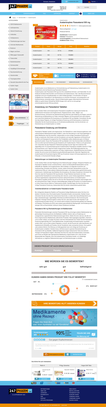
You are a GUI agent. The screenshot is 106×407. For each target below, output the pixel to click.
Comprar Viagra (74, 396)
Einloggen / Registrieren (49, 1)
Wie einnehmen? (61, 82)
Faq (44, 13)
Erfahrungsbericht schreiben (56, 354)
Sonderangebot (29, 13)
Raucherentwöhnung (16, 72)
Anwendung (49, 82)
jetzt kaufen (44, 378)
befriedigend (85, 267)
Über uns (43, 390)
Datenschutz (45, 394)
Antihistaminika (14, 27)
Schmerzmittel (14, 65)
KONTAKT (72, 13)
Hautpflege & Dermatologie (17, 68)
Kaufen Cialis (14, 89)
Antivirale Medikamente (16, 44)
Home (13, 13)
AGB (42, 396)
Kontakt (43, 398)
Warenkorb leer (73, 1)
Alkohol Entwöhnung (16, 31)
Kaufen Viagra (14, 85)
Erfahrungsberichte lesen (85, 25)
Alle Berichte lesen (77, 354)
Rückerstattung (74, 392)
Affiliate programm (47, 400)
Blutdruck (13, 48)
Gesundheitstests (20, 117)
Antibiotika (13, 34)
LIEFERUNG (57, 13)
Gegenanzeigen (87, 82)
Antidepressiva (14, 38)
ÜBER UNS (91, 13)
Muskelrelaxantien (15, 61)
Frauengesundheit (15, 78)
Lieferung (44, 392)
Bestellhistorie (74, 390)
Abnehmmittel (14, 75)
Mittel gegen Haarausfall (17, 55)
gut (64, 267)
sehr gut (43, 267)
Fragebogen (20, 123)
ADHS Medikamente (16, 24)
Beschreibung (38, 82)
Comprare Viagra (74, 398)
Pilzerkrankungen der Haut (17, 41)
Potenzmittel (13, 58)
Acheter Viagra (74, 394)
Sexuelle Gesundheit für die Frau (19, 82)
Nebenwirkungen (74, 82)
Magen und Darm (15, 51)
